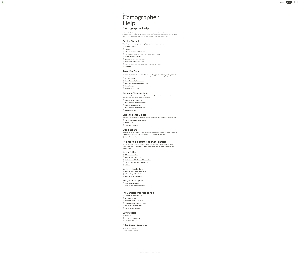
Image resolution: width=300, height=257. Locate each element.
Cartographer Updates (129, 228)
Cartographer (146, 34)
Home (282, 2)
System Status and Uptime (130, 230)
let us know (165, 36)
